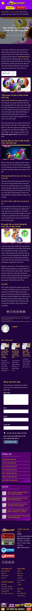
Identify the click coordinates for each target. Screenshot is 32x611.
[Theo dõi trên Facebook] (3, 562)
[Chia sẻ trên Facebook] (11, 311)
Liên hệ (3, 578)
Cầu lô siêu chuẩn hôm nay (11, 100)
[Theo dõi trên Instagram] (6, 562)
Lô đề (19, 584)
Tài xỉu (19, 571)
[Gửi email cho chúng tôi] (12, 562)
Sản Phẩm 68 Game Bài (9, 480)
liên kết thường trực (6, 320)
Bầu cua (20, 573)
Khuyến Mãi (5, 591)
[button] (3, 3)
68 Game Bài (5, 571)
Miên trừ (4, 573)
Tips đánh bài (21, 593)
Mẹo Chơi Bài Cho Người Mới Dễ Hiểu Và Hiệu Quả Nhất (17, 493)
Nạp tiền (4, 589)
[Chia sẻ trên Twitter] (14, 311)
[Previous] (2, 359)
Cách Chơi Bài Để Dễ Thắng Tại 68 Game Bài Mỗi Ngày (19, 516)
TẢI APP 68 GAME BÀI (9, 463)
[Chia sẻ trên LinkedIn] (24, 311)
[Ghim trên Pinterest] (20, 311)
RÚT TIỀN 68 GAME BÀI (9, 470)
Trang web (7, 424)
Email (6, 416)
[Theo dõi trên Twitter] (9, 562)
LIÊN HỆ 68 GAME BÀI (9, 459)
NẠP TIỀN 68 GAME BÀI (9, 473)
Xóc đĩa (19, 578)
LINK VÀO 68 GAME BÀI (9, 466)
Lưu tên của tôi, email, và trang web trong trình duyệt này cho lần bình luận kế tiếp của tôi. (15, 435)
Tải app (10, 586)
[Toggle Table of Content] (12, 73)
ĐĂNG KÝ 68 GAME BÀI (9, 477)
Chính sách (5, 575)
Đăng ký (4, 584)
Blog (18, 591)
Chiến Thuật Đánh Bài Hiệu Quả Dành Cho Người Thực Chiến (18, 510)
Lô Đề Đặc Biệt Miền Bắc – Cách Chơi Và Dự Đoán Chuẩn (26, 353)
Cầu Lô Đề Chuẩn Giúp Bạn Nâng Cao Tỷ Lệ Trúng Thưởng (4, 353)
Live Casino (21, 580)
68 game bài (23, 57)
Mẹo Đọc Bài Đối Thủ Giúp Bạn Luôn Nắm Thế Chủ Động (17, 505)
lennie (24, 35)
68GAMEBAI (5, 12)
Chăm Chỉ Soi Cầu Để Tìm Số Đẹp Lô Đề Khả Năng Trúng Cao (15, 353)
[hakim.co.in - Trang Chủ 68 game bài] (16, 3)
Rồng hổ (20, 575)
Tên (5, 408)
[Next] (30, 359)
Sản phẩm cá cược (7, 593)
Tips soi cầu (14, 12)
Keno (19, 582)
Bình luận (7, 392)
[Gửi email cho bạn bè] (17, 311)
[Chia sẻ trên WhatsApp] (7, 311)
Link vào (3, 586)
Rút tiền (10, 589)
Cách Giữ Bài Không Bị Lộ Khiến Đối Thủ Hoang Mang (18, 499)
